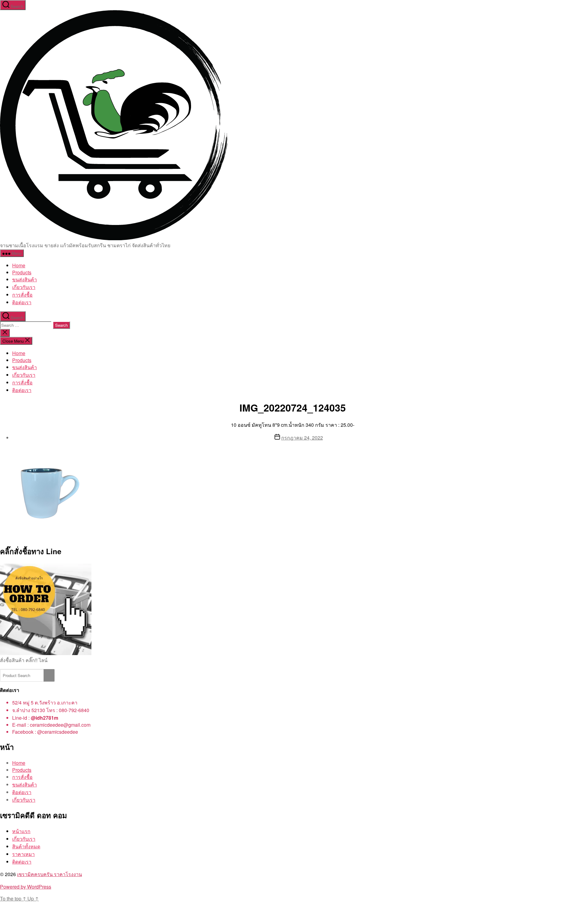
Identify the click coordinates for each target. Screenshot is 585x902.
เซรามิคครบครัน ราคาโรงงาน (49, 874)
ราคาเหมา (23, 853)
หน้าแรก (21, 831)
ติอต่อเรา (21, 302)
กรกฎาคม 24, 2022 (302, 437)
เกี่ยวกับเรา (23, 287)
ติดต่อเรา (21, 861)
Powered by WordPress (25, 886)
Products (21, 272)
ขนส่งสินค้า (24, 279)
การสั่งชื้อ (22, 294)
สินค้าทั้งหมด (26, 846)
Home (18, 265)
